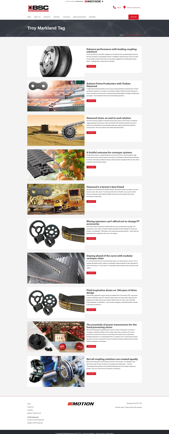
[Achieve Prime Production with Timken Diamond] (55, 95)
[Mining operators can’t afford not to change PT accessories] (55, 233)
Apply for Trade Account (34, 413)
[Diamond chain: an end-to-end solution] (55, 130)
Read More (91, 66)
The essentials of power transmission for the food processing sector (112, 326)
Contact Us (30, 407)
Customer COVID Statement (35, 420)
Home (121, 35)
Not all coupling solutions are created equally (112, 359)
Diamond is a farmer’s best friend (105, 187)
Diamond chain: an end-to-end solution (109, 118)
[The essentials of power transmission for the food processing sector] (55, 337)
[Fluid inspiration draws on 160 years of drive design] (55, 302)
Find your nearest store (133, 7)
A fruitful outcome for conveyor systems (109, 152)
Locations (30, 410)
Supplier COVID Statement (35, 423)
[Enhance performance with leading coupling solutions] (55, 61)
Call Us (119, 7)
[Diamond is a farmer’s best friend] (55, 199)
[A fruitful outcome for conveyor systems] (55, 164)
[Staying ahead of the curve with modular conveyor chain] (55, 268)
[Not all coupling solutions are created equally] (55, 371)
